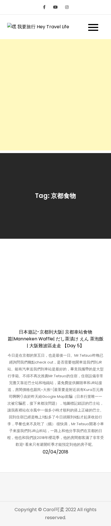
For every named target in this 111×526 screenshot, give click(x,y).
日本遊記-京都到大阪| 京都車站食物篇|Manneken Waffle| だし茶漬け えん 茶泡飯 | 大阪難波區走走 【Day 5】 (56, 339)
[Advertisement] (55, 94)
